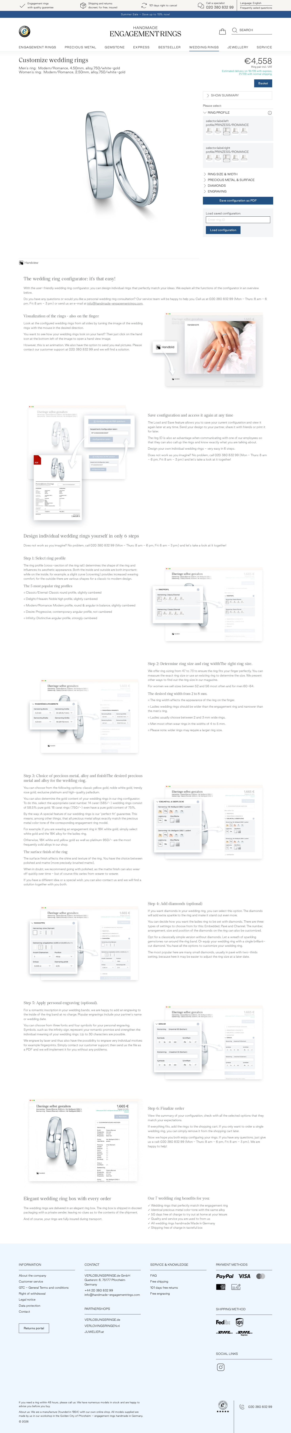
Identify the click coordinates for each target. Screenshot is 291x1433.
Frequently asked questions (256, 7)
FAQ (153, 1275)
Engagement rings (37, 47)
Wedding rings (204, 47)
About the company (32, 1275)
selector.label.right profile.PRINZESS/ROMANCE (227, 149)
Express (141, 47)
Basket (263, 83)
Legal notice (27, 1299)
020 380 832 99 (260, 1406)
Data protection (29, 1305)
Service (264, 47)
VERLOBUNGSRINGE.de (102, 1319)
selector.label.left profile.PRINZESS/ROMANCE (227, 123)
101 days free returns (164, 1287)
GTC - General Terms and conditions (44, 1287)
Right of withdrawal (32, 1293)
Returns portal (34, 1328)
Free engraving (160, 1293)
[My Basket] (222, 31)
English (250, 3)
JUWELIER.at (94, 1331)
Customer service (31, 1281)
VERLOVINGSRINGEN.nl (102, 1325)
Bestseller (169, 47)
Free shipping (159, 1281)
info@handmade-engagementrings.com (115, 303)
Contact (24, 1311)
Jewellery (237, 47)
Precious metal (80, 47)
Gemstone (115, 47)
